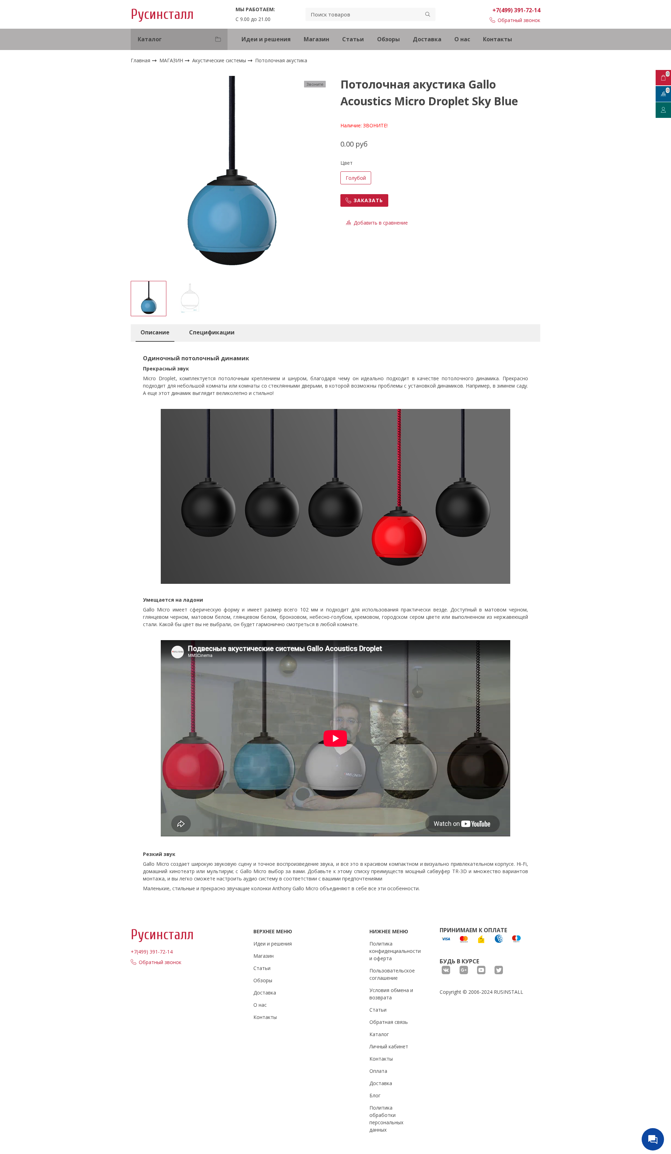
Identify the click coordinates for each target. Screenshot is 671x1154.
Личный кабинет (388, 1046)
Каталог (379, 1034)
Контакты (497, 39)
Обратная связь (388, 1022)
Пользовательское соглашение (392, 974)
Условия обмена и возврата (391, 994)
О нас (462, 39)
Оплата (378, 1071)
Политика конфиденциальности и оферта (395, 951)
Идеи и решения (266, 39)
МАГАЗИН (172, 60)
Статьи (353, 39)
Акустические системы (219, 60)
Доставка (427, 39)
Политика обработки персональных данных (386, 1118)
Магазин (316, 39)
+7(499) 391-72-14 (516, 10)
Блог (375, 1095)
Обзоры (388, 39)
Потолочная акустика (281, 60)
